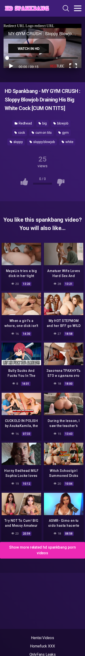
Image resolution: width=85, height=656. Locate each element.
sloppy (18, 142)
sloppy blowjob (44, 142)
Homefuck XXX (42, 646)
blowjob (62, 123)
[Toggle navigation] (77, 8)
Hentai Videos (42, 638)
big (44, 123)
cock (21, 132)
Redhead (25, 123)
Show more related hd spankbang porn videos (42, 550)
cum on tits (43, 132)
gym (65, 132)
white (69, 142)
